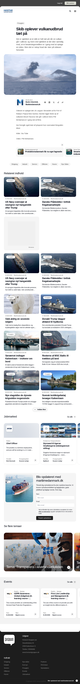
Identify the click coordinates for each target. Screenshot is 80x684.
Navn (37, 494)
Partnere (44, 662)
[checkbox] (37, 511)
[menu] (75, 11)
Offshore (7, 671)
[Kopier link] (62, 102)
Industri (6, 665)
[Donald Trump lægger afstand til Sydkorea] (58, 311)
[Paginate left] (5, 443)
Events (24, 671)
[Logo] (8, 11)
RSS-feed (44, 665)
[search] (70, 11)
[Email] (58, 102)
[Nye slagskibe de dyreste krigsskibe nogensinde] (21, 387)
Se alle (70, 417)
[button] (62, 144)
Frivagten (25, 668)
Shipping (7, 662)
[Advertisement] (21, 233)
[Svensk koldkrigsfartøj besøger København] (58, 387)
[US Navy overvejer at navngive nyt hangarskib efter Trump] (21, 196)
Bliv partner (70, 3)
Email (37, 501)
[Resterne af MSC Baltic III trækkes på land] (58, 348)
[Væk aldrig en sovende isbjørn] (21, 311)
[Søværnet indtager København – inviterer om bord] (21, 349)
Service (6, 668)
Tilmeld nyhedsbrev (44, 518)
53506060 (31, 649)
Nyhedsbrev (45, 668)
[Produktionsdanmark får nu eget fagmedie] (40, 152)
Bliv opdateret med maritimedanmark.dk (61, 680)
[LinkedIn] (49, 102)
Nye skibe (25, 662)
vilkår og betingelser (44, 511)
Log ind (59, 3)
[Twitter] (53, 102)
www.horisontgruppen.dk (30, 652)
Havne (6, 674)
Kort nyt (25, 665)
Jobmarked (26, 674)
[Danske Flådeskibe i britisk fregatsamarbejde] (58, 194)
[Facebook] (45, 102)
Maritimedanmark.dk (33, 104)
